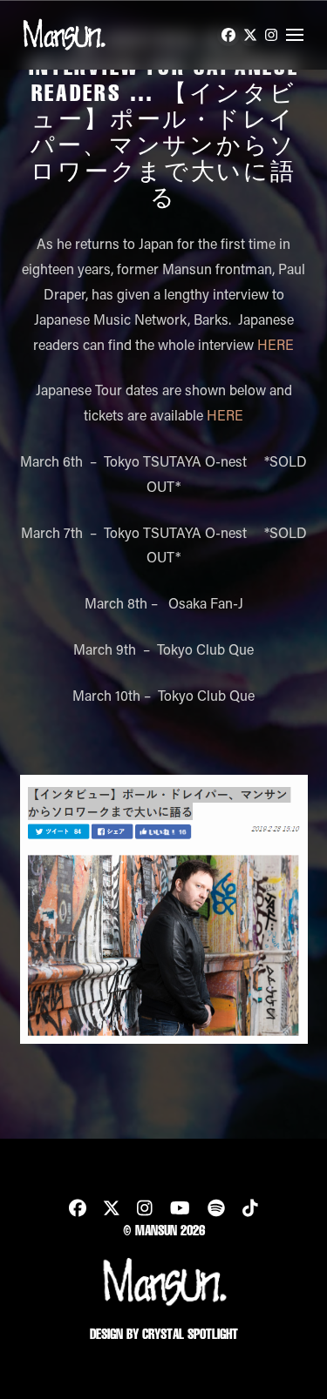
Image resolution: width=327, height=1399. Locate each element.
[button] (295, 34)
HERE (275, 344)
